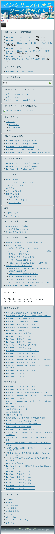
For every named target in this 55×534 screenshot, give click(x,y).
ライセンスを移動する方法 (19, 254)
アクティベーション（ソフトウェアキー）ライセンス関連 (28, 251)
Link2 (27, 528)
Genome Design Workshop (17, 520)
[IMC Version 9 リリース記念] (18, 110)
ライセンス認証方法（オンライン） (23, 257)
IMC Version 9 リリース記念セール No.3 (22, 71)
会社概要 (9, 499)
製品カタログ (14, 197)
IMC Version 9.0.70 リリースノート (20, 56)
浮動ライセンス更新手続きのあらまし (23, 274)
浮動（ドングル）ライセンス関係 (19, 266)
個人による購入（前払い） (16, 232)
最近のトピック (15, 127)
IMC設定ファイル (13, 188)
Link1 (21, 528)
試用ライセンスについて (15, 97)
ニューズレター (15, 203)
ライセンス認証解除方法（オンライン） (24, 260)
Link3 (34, 528)
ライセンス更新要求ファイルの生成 (23, 276)
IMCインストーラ (13, 179)
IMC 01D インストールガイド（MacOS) (22, 144)
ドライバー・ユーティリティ (17, 185)
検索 (10, 130)
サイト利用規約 (12, 508)
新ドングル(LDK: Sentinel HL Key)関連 (22, 285)
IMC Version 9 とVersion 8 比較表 (20, 147)
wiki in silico (11, 517)
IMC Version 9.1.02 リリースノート (21, 37)
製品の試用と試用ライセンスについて (23, 248)
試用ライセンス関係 (14, 245)
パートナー (10, 514)
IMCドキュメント (13, 194)
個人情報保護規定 (13, 511)
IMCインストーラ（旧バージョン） (23, 182)
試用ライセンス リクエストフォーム (21, 100)
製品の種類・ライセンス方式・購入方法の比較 (24, 242)
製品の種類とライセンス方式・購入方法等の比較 (25, 59)
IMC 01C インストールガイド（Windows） (23, 141)
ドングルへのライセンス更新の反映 (23, 279)
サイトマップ (11, 523)
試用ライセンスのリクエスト (17, 94)
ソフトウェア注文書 (14, 191)
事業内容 (9, 502)
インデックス (14, 125)
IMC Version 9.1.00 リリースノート (20, 48)
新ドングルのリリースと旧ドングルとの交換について (30, 282)
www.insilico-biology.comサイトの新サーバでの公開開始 (29, 43)
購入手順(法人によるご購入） (20, 229)
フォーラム (10, 122)
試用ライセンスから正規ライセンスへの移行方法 (28, 263)
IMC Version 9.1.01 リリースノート (20, 40)
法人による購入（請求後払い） (18, 226)
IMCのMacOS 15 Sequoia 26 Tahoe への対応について (28, 152)
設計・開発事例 (12, 505)
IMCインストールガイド (18, 200)
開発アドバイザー (13, 213)
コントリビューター (14, 216)
